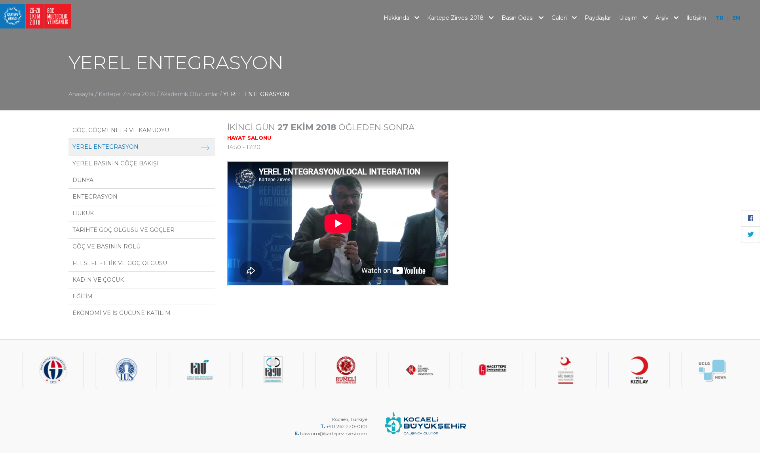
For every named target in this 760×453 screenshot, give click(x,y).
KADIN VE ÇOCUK (98, 279)
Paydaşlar (598, 17)
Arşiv (663, 17)
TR (719, 17)
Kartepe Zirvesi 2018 (456, 17)
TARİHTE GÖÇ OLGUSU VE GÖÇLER (123, 229)
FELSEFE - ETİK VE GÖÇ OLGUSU (119, 263)
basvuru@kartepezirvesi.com (334, 433)
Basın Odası (518, 17)
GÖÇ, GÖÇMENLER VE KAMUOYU (120, 130)
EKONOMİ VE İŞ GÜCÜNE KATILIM (121, 313)
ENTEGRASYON (95, 196)
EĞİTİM (82, 296)
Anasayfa (80, 94)
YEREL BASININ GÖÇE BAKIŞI (115, 163)
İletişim (696, 17)
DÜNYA (82, 180)
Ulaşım (629, 17)
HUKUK (83, 213)
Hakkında (397, 17)
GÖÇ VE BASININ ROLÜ (106, 246)
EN (736, 17)
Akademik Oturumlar (190, 94)
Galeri (559, 17)
